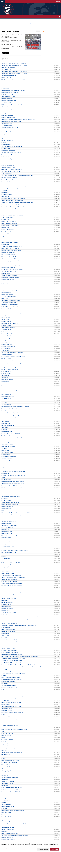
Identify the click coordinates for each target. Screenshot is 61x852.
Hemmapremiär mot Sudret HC (8, 346)
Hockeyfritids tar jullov (6, 325)
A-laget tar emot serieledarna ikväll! (9, 258)
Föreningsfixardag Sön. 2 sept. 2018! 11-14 (10, 791)
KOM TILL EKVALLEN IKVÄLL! (7, 733)
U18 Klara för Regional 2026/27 (8, 67)
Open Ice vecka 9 (5, 319)
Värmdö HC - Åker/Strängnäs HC (8, 229)
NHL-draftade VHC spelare (7, 94)
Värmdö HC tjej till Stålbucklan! (8, 829)
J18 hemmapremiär (5, 348)
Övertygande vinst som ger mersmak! (9, 223)
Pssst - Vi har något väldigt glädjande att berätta (11, 787)
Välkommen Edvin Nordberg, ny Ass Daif (10, 539)
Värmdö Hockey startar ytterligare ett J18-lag (11, 313)
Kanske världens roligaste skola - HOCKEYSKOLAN (12, 654)
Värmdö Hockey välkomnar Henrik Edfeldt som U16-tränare (14, 71)
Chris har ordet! (4, 779)
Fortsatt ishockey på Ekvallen (7, 396)
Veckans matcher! (5, 375)
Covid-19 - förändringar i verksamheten (9, 504)
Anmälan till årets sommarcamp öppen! (9, 369)
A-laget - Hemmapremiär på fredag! (9, 271)
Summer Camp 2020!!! (6, 600)
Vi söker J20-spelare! (5, 111)
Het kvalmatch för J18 (6, 308)
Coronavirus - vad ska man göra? (8, 594)
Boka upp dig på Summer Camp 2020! (9, 567)
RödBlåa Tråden (4, 785)
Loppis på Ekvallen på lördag (7, 425)
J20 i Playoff (4, 402)
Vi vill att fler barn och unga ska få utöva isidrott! (11, 246)
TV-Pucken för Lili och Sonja (7, 86)
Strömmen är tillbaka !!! (6, 754)
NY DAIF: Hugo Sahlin (6, 163)
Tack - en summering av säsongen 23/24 (10, 204)
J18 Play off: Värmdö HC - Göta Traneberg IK (10, 213)
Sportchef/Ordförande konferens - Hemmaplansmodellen (13, 662)
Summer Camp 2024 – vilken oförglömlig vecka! (11, 169)
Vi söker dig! (4, 190)
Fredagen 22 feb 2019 (6, 735)
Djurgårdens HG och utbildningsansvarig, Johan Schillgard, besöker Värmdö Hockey (19, 656)
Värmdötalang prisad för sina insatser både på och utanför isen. (15, 363)
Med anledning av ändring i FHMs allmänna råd (11, 485)
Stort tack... (3, 802)
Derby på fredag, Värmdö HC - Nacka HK (10, 248)
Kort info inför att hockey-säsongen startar (10, 698)
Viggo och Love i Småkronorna (8, 231)
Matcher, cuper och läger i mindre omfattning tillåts (12, 437)
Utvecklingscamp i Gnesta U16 (8, 681)
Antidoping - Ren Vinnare (6, 766)
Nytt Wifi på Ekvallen (5, 714)
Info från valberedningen (6, 194)
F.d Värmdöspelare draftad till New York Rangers (11, 514)
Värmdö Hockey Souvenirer (7, 783)
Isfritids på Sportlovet (6, 604)
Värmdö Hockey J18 (5, 694)
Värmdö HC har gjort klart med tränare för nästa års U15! (13, 564)
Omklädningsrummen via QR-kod (8, 75)
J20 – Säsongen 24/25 (6, 102)
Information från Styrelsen (7, 608)
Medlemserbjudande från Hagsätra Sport (10, 92)
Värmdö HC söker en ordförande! (8, 648)
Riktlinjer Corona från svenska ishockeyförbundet (12, 542)
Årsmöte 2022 (4, 365)
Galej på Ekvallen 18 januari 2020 (8, 629)
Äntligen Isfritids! (5, 281)
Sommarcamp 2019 (5, 704)
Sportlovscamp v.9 (5, 129)
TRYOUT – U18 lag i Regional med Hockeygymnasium (12, 77)
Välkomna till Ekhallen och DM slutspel (9, 764)
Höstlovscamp (4, 683)
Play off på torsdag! (5, 317)
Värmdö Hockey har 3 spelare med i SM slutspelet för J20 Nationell (15, 109)
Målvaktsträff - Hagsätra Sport (8, 821)
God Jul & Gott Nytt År (6, 479)
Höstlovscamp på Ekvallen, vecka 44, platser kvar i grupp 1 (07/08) (15, 512)
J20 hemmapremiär (5, 342)
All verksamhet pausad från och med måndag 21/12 (12, 483)
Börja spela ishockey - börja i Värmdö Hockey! (11, 250)
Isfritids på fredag (5, 633)
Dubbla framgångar (5, 825)
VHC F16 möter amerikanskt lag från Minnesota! (11, 146)
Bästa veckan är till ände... (6, 531)
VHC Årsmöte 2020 (5, 558)
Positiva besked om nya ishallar (8, 150)
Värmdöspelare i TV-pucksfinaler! (8, 340)
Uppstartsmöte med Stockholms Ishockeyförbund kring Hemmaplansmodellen (18, 625)
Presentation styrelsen (6, 523)
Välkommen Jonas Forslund (7, 444)
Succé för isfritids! (5, 517)
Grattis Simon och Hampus (7, 460)
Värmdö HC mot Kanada (6, 136)
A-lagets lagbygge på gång (7, 452)
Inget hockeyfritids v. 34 (6, 533)
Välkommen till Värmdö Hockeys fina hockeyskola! (12, 412)
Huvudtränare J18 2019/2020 (7, 710)
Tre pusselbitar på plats (6, 458)
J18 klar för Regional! (6, 373)
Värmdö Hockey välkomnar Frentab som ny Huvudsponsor (14, 63)
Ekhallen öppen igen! (5, 454)
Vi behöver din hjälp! (5, 350)
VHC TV (3, 814)
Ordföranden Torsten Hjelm (7, 800)
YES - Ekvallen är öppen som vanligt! (9, 762)
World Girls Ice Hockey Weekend (8, 685)
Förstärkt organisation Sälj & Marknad (9, 833)
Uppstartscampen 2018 (6, 796)
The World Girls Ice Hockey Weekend (9, 263)
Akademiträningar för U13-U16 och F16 (9, 127)
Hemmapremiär (4, 775)
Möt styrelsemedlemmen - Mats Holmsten (10, 760)
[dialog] (30, 846)
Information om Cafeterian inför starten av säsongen (12, 696)
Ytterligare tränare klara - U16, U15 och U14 (10, 465)
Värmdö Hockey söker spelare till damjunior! (10, 300)
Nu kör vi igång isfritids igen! (7, 394)
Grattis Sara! (4, 519)
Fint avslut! (3, 556)
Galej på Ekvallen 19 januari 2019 (8, 743)
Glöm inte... (3, 560)
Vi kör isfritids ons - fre (6, 329)
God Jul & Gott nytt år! (6, 398)
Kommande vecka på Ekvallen (7, 793)
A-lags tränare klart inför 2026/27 (8, 69)
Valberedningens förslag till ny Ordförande (10, 641)
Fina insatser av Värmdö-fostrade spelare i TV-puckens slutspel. (15, 406)
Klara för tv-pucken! (5, 423)
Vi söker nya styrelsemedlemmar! (8, 302)
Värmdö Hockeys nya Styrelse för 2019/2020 (11, 706)
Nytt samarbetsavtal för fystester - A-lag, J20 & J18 (12, 712)
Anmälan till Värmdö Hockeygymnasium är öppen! (12, 352)
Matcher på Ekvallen (10, 31)
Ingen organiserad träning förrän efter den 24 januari (12, 481)
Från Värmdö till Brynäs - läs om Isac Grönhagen (11, 585)
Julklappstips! (4, 498)
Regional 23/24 (4, 298)
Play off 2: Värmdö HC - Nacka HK (8, 221)
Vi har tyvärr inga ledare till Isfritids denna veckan (11, 660)
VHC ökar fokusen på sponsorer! (8, 158)
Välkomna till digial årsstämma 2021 (9, 442)
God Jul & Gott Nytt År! (6, 240)
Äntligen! (3, 477)
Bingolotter (3, 142)
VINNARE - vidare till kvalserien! (8, 217)
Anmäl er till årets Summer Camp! (8, 462)
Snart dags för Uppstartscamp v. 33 (9, 798)
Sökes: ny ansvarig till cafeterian (8, 446)
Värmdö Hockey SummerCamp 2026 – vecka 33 (11, 61)
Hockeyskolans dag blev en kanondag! (9, 131)
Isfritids (3, 737)
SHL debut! (3, 490)
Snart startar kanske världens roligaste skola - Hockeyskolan (14, 773)
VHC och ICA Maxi (5, 700)
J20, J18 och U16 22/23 (6, 371)
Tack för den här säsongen (7, 435)
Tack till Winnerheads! (6, 404)
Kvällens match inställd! (6, 335)
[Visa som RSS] (43, 31)
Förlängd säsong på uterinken (7, 614)
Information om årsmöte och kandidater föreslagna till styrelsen (15, 550)
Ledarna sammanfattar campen (8, 117)
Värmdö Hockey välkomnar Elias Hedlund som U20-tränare (14, 73)
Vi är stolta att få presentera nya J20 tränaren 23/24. (12, 285)
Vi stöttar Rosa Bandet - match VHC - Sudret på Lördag (13, 673)
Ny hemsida (4, 831)
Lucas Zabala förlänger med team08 (9, 581)
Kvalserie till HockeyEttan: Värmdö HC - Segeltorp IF (12, 206)
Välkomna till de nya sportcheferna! (9, 535)
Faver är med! (4, 808)
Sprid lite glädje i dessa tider (7, 573)
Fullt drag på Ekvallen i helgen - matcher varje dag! (12, 269)
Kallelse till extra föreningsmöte (8, 410)
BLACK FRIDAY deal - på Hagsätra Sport (10, 652)
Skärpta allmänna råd (6, 508)
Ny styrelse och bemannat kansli (8, 283)
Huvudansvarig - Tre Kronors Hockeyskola (10, 277)
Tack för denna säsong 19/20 (7, 546)
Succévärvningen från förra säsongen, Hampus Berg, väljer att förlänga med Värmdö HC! (20, 823)
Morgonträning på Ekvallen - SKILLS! (9, 687)
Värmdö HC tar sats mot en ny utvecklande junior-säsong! (13, 577)
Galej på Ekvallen (5, 635)
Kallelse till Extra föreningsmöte (8, 637)
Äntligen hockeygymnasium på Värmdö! (10, 502)
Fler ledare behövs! (5, 148)
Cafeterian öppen (5, 196)
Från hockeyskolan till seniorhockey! (9, 177)
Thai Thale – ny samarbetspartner (8, 296)
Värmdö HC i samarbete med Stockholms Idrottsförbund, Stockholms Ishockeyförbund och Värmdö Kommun (25, 666)
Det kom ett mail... (5, 750)
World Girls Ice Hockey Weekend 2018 (9, 777)
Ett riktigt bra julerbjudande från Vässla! (9, 242)
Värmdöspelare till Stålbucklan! (8, 839)
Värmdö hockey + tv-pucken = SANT (9, 525)
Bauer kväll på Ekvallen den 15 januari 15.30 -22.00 (12, 748)
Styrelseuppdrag (5, 473)
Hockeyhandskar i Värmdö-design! (8, 367)
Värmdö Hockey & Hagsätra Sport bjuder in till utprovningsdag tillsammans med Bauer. (20, 186)
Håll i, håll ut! (4, 510)
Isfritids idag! (4, 429)
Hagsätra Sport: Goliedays (7, 294)
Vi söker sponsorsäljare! (6, 173)
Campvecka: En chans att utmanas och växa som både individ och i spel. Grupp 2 (18, 119)
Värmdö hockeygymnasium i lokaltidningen (10, 496)
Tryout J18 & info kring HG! (7, 138)
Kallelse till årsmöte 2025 (6, 98)
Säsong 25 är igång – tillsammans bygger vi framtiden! (13, 90)
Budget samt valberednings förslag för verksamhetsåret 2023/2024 (15, 290)
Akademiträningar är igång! (7, 115)
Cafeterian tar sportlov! (6, 606)
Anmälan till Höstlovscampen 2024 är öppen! (11, 152)
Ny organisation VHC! (6, 816)
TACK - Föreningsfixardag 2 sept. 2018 (9, 789)
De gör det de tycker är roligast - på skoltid (10, 417)
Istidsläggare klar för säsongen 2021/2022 (10, 433)
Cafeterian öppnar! (5, 421)
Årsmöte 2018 (4, 818)
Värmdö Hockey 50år (5, 84)
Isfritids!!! (3, 758)
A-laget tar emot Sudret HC (7, 236)
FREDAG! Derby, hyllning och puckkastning (10, 677)
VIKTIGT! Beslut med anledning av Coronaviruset (11, 583)
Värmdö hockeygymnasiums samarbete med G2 (11, 487)
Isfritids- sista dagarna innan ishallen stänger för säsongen (14, 104)
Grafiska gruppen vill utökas (7, 527)
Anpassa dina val (5, 849)
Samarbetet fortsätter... (6, 596)
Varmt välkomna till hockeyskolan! (8, 521)
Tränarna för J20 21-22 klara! (7, 469)
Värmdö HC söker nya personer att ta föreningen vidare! (13, 569)
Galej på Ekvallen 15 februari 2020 (8, 612)
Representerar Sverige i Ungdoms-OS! (9, 323)
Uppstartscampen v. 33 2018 (7, 827)
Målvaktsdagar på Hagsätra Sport (8, 100)
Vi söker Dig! (4, 741)
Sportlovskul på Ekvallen (6, 123)
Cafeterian (3, 691)
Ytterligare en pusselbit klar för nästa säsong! (11, 575)
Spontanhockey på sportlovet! (7, 310)
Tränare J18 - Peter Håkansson (8, 781)
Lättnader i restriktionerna (6, 431)
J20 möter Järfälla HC (6, 233)
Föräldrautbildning (5, 689)
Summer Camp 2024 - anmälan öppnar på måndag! (12, 200)
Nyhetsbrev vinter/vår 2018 (7, 837)
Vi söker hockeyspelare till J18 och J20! (9, 721)
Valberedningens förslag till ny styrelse (9, 440)
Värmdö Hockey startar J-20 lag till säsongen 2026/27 (12, 79)
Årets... (2, 731)
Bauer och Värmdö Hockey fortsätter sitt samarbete (12, 810)
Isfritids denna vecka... (6, 627)
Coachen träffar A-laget (6, 804)
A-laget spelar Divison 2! (6, 354)
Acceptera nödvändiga (43, 849)
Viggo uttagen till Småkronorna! (8, 254)
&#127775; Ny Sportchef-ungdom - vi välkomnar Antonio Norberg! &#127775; (18, 175)
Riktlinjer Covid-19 (5, 529)
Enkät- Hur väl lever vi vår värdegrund (9, 723)
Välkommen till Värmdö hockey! (8, 96)
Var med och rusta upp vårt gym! (8, 327)
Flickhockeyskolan (5, 331)
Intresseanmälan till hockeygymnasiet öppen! (11, 415)
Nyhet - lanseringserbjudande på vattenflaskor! (11, 260)
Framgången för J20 (5, 315)
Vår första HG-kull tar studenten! (8, 179)
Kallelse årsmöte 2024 (6, 181)
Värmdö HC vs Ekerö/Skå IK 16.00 (8, 598)
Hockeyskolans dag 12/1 (6, 134)
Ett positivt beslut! (5, 244)
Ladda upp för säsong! (6, 156)
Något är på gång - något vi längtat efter (10, 771)
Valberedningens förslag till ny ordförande (10, 408)
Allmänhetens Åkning (6, 671)
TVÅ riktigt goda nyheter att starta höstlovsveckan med (13, 669)
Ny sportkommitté (5, 450)
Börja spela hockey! (5, 273)
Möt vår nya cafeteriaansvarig (7, 140)
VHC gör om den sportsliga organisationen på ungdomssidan (14, 835)
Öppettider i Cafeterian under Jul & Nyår (9, 639)
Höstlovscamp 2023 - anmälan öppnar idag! (10, 265)
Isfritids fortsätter (5, 88)
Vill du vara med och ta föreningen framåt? (10, 562)
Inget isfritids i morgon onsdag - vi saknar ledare (11, 306)
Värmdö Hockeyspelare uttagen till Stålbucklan (11, 752)
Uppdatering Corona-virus (7, 571)
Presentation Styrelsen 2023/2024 (8, 267)
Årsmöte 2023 (4, 288)
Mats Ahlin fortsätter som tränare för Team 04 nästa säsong (14, 729)
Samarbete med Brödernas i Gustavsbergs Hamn (11, 492)
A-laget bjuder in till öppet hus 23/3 (9, 113)
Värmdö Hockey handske (6, 708)
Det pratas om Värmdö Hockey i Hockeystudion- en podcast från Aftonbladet (18, 664)
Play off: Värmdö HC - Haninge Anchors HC (10, 225)
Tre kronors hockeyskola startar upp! (9, 154)
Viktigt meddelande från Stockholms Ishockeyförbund (13, 471)
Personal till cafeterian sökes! (7, 165)
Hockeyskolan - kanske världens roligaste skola (11, 679)
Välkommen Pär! (4, 427)
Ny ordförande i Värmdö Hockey (8, 631)
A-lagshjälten (4, 467)
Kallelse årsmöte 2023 (6, 292)
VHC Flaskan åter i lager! (6, 125)
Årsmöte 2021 (4, 448)
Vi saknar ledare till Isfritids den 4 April (9, 719)
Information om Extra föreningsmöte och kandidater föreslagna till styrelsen (17, 619)
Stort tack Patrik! (4, 192)
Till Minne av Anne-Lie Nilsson (7, 621)
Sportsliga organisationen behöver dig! (9, 188)
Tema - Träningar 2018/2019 (7, 739)
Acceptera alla (54, 849)
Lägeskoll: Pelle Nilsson (6, 344)
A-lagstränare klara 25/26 (6, 106)
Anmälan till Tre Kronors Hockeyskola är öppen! (11, 360)
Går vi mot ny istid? (5, 768)
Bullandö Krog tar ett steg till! (7, 806)
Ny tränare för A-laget (6, 812)
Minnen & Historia (5, 81)
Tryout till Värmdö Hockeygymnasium (9, 275)
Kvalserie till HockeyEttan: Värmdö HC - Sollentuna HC (12, 211)
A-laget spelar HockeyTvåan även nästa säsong (11, 171)
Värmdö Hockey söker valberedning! (9, 390)
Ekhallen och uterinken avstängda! (8, 456)
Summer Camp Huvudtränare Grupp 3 (9, 579)
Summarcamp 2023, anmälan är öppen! (9, 304)
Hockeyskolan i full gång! (6, 144)
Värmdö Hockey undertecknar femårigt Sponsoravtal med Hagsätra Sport (17, 202)
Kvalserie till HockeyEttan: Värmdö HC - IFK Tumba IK (12, 215)
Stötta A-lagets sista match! (7, 602)
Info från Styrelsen (5, 227)
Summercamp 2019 (5, 716)
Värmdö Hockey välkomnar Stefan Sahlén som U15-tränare (14, 65)
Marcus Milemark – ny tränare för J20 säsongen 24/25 (13, 198)
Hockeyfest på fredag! (6, 321)
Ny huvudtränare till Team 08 (7, 379)
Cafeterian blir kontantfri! (6, 161)
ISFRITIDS (3, 675)
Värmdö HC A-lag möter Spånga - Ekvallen (10, 623)
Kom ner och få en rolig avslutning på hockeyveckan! (12, 592)
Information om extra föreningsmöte (9, 650)
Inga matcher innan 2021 (6, 500)
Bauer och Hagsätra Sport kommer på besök (11, 702)
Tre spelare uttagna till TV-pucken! (8, 167)
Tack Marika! (4, 183)
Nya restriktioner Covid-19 (6, 506)
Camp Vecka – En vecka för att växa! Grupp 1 (11, 121)
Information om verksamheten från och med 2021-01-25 (13, 475)
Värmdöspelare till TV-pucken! (7, 279)
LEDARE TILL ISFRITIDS (6, 537)
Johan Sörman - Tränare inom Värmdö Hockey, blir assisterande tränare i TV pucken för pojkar (21, 616)
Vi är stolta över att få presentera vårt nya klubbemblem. (13, 356)
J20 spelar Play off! (5, 219)
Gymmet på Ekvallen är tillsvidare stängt (9, 725)
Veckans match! (4, 377)
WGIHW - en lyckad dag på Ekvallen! (9, 256)
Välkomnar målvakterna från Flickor (9, 746)
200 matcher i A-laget (6, 338)
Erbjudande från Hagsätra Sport (8, 252)
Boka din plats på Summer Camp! (8, 544)
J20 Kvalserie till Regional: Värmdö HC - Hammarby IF (12, 208)
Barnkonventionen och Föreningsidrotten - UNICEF (12, 644)
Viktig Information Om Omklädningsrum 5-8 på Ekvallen (13, 658)
